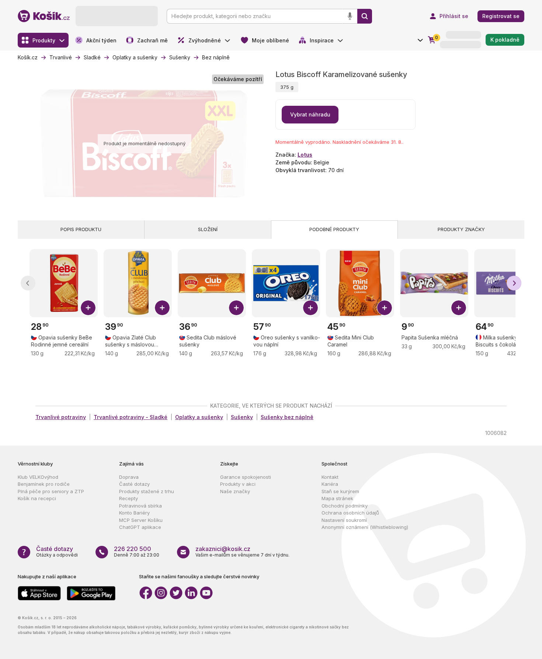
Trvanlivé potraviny (60, 417)
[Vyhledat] (364, 16)
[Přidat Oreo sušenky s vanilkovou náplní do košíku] (310, 307)
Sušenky (242, 417)
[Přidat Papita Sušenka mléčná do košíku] (458, 307)
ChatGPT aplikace (140, 527)
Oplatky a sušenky (199, 417)
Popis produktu (80, 229)
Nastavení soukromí (344, 520)
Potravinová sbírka (140, 506)
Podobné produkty (334, 229)
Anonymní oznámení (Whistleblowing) (365, 527)
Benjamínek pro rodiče (44, 484)
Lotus (305, 154)
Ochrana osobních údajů (350, 513)
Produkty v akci (238, 484)
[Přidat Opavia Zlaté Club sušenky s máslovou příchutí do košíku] (162, 307)
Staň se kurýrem (340, 491)
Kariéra (330, 484)
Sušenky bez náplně (287, 417)
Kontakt (330, 477)
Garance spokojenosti (245, 477)
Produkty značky (461, 229)
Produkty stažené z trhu (146, 491)
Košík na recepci (37, 498)
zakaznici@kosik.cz (222, 549)
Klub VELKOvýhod (38, 477)
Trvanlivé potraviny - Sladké (130, 417)
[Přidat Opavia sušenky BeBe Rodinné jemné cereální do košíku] (88, 307)
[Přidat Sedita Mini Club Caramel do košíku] (384, 307)
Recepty (128, 498)
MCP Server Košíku (141, 520)
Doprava (129, 477)
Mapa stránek (337, 498)
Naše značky (235, 491)
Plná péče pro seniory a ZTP (51, 491)
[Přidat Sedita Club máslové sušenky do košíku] (236, 307)
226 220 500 (132, 549)
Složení (208, 229)
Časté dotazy (134, 484)
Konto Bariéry (134, 513)
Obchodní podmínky (345, 506)
